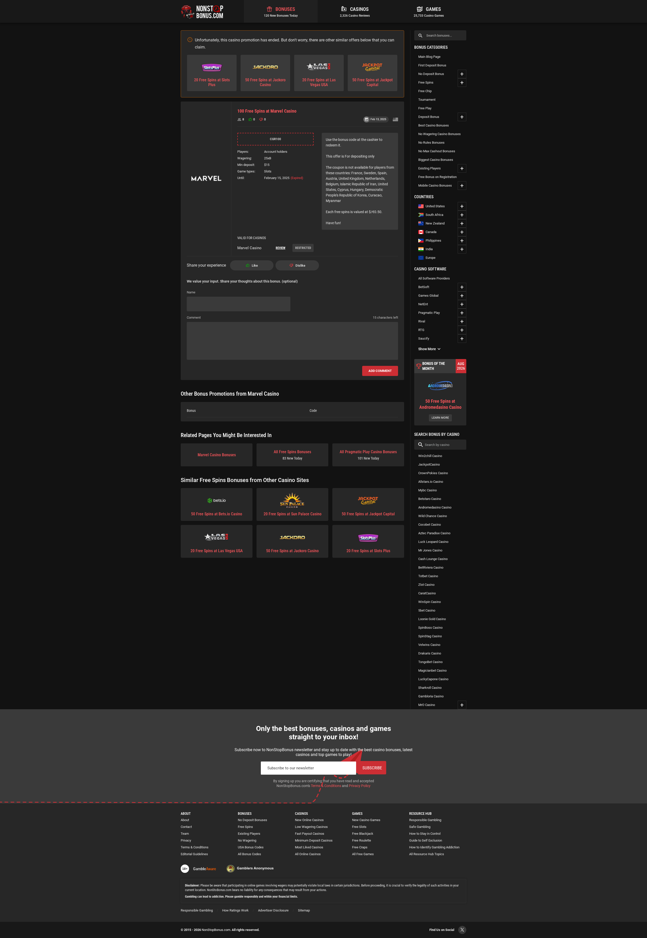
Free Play (424, 108)
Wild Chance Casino (432, 516)
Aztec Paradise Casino (434, 533)
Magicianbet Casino (432, 670)
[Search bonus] (420, 35)
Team (185, 833)
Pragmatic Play (429, 313)
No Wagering (247, 840)
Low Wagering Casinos (311, 827)
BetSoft (423, 287)
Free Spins (425, 82)
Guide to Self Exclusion (425, 840)
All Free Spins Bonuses (292, 454)
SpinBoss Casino (430, 627)
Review (280, 248)
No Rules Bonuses (431, 142)
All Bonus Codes (249, 854)
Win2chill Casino (430, 456)
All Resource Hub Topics (426, 854)
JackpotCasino (429, 464)
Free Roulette (361, 840)
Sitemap (304, 910)
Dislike (300, 265)
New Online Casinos (309, 820)
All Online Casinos (308, 854)
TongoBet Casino (430, 662)
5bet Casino (426, 610)
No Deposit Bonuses (252, 820)
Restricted (303, 248)
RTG (421, 330)
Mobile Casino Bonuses (435, 185)
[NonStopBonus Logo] (202, 11)
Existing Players (429, 168)
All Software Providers (434, 278)
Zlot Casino (426, 585)
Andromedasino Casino (434, 507)
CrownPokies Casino (433, 473)
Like (255, 265)
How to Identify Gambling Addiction (434, 847)
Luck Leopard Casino (433, 542)
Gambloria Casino (431, 696)
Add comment (380, 371)
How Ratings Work (235, 910)
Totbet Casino (428, 576)
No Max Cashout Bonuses (436, 151)
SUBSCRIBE (372, 767)
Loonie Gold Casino (432, 619)
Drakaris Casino (429, 653)
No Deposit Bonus (431, 74)
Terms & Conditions (326, 786)
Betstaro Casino (429, 499)
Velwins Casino (429, 645)
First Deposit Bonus (432, 65)
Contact (186, 827)
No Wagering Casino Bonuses (439, 134)
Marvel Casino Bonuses (217, 454)
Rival (421, 321)
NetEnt (423, 304)
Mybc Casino (427, 490)
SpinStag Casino (430, 636)
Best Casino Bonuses (433, 125)
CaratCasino (427, 593)
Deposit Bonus (428, 117)
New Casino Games (366, 820)
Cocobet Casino (429, 524)
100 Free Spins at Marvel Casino (266, 111)
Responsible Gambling (425, 820)
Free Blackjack (362, 833)
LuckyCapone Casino (433, 679)
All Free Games (363, 854)
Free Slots (359, 827)
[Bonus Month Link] (440, 392)
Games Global (428, 295)
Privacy (186, 840)
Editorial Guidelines (194, 854)
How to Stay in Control (425, 833)
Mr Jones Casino (430, 550)
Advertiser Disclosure (273, 910)
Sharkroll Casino (430, 688)
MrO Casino (426, 705)
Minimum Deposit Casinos (314, 840)
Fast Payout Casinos (309, 833)
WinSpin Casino (429, 602)
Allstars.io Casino (430, 482)
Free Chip (425, 91)
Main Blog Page (429, 57)
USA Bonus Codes (251, 847)
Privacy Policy (360, 786)
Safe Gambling (419, 827)
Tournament (426, 100)
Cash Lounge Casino (433, 559)
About (185, 820)
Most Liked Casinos (309, 847)
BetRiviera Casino (430, 567)
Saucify (423, 338)
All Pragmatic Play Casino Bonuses (368, 454)
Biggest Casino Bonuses (435, 160)
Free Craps (359, 847)
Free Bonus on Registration (437, 177)
